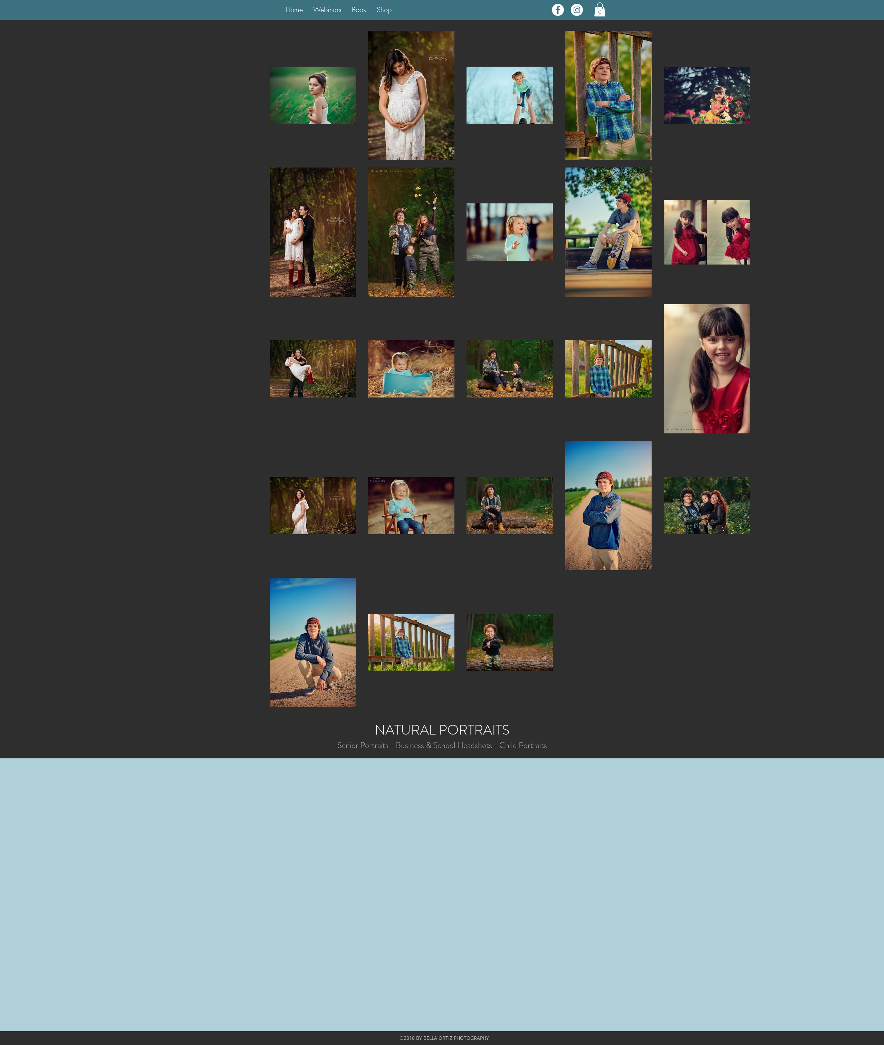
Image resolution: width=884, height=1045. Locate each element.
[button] (600, 9)
